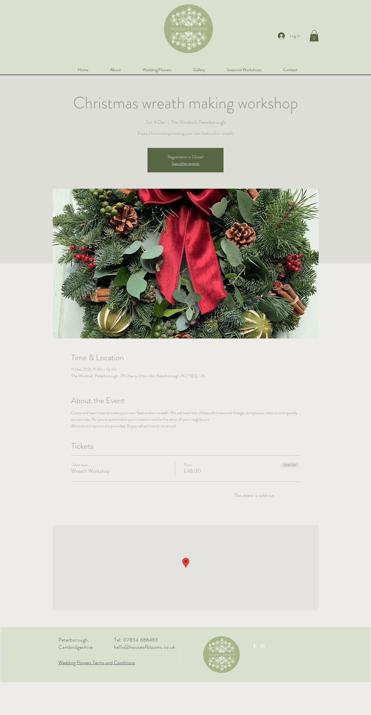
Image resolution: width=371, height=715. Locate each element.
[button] (314, 36)
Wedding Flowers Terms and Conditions (96, 662)
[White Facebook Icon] (254, 646)
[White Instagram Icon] (262, 646)
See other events (185, 163)
